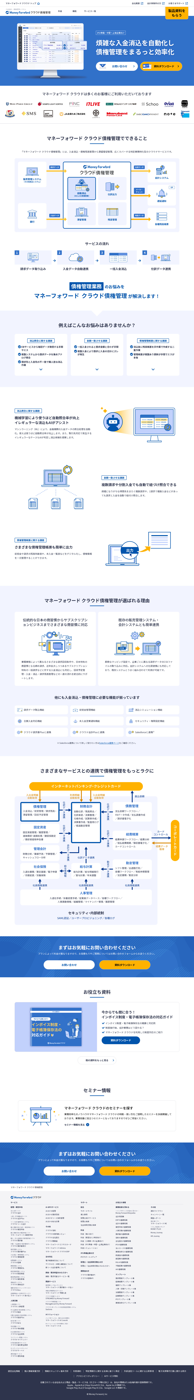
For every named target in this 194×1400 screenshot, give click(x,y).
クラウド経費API (87, 1278)
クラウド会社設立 (52, 1237)
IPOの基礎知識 (121, 1244)
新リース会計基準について (56, 1267)
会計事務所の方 (154, 3)
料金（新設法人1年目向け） (91, 1237)
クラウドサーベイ (19, 1349)
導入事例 (84, 1214)
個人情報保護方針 (32, 1371)
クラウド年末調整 (17, 1327)
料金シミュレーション (89, 1248)
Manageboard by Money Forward (59, 1303)
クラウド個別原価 (18, 1278)
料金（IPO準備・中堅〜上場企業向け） (96, 1244)
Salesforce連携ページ (109, 743)
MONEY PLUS (158, 1228)
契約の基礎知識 (122, 1237)
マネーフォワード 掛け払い (21, 1294)
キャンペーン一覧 (157, 1214)
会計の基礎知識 (122, 1223)
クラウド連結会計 (17, 1283)
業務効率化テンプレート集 (126, 1303)
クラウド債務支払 (17, 1267)
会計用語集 (120, 1216)
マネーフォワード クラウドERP (58, 1251)
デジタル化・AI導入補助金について (59, 1264)
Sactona (61, 1308)
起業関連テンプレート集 (125, 1296)
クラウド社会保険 (18, 1333)
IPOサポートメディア (89, 1257)
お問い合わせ (69, 965)
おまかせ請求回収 (52, 1214)
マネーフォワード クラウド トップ (21, 3)
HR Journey (155, 1236)
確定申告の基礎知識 (123, 1227)
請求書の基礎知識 (122, 1234)
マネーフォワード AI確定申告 (22, 1234)
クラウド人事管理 (17, 1305)
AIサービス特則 (111, 1376)
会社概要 (136, 3)
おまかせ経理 (51, 1211)
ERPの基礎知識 (121, 1220)
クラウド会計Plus (19, 1217)
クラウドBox (21, 1289)
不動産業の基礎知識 (123, 1266)
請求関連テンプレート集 (125, 1278)
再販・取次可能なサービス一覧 (57, 1276)
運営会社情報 (14, 1371)
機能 (75, 11)
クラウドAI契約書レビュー (56, 1234)
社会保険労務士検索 (88, 1225)
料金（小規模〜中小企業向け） (93, 1241)
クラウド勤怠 (21, 1311)
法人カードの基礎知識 (124, 1248)
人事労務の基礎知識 (123, 1230)
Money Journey (156, 1232)
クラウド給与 (16, 1322)
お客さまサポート (176, 3)
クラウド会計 (16, 1212)
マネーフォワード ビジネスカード (58, 1244)
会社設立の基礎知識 (123, 1241)
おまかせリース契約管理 (55, 1218)
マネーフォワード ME (159, 1222)
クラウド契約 (51, 1230)
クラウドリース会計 (20, 1223)
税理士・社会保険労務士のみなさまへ (95, 1266)
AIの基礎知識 (121, 1269)
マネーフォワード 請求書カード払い (59, 1286)
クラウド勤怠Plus (21, 1316)
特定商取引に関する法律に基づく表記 (102, 1371)
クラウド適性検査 (17, 1355)
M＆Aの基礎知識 (122, 1262)
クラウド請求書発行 (23, 1245)
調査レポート (156, 1218)
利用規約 (77, 1371)
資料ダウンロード (125, 965)
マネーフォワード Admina (56, 1248)
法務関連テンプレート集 (125, 1292)
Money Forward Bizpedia (127, 1212)
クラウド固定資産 (18, 1272)
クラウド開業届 (52, 1241)
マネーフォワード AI (57, 1325)
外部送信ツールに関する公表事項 (139, 1371)
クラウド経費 (16, 1261)
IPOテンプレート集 (123, 1299)
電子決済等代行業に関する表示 (172, 1371)
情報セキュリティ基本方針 (57, 1371)
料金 (60, 11)
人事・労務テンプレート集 (126, 1289)
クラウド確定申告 (23, 1228)
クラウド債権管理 (20, 1256)
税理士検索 (85, 1221)
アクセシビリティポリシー (88, 1376)
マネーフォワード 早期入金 (56, 1292)
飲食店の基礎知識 (122, 1255)
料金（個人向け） (87, 1234)
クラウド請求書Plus (18, 1250)
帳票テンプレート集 (123, 1285)
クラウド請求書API (88, 1275)
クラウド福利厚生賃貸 (19, 1344)
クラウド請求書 (23, 1239)
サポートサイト (87, 1211)
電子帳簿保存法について (55, 1260)
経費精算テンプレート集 (125, 1281)
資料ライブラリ (157, 1211)
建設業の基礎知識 (122, 1258)
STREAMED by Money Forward (57, 1297)
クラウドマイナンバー (19, 1338)
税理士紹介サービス (88, 1218)
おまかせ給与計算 (52, 1221)
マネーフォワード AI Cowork (58, 1319)
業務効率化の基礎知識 (124, 1252)
